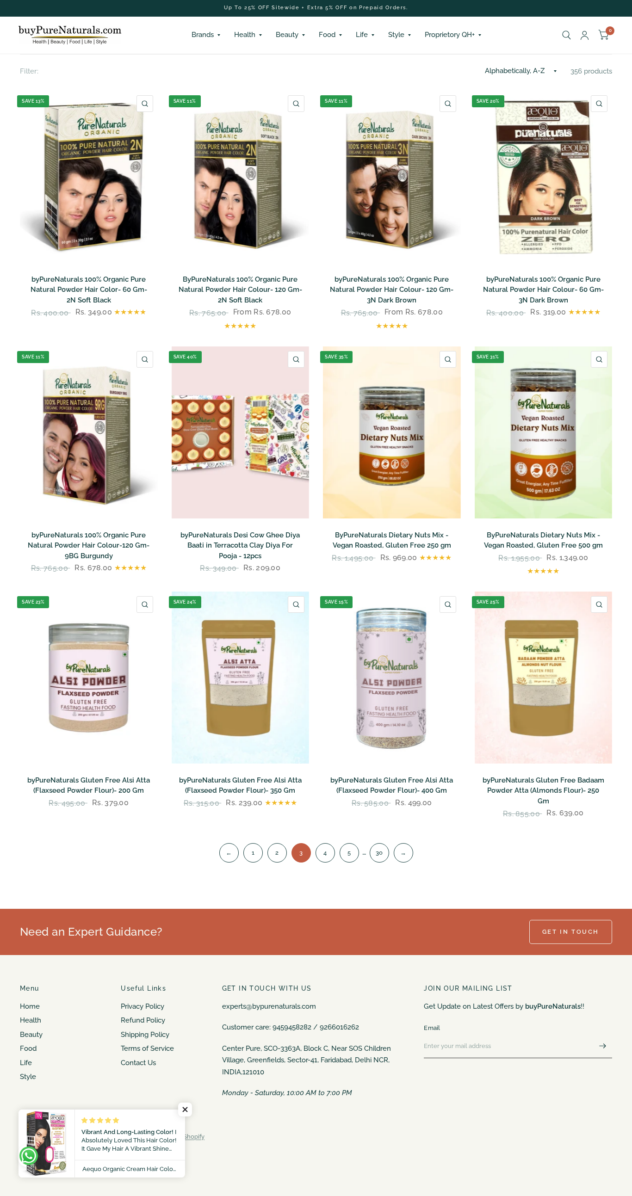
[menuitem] (206, 35)
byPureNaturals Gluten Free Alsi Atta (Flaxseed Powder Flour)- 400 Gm (391, 785)
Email (432, 1027)
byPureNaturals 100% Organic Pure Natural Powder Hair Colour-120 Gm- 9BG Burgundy (88, 545)
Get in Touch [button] (570, 931)
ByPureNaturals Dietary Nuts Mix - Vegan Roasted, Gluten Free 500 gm (543, 540)
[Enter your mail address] (603, 1046)
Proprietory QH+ (450, 35)
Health (244, 35)
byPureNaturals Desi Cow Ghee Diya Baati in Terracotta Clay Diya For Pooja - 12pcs (240, 545)
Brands (203, 35)
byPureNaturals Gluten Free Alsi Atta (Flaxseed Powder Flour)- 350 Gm (240, 785)
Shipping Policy (145, 1034)
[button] (185, 1109)
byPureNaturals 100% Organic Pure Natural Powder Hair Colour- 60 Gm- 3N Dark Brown (543, 289)
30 (379, 852)
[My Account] (585, 35)
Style (396, 35)
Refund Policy (143, 1020)
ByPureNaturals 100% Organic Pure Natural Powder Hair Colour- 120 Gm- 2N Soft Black (240, 289)
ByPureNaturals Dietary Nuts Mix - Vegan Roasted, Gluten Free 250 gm (392, 540)
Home (30, 1006)
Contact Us (138, 1063)
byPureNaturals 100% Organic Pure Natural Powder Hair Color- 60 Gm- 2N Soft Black (89, 289)
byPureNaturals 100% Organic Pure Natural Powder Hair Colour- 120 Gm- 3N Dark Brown (391, 289)
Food (327, 35)
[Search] (567, 35)
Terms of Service (147, 1048)
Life (362, 35)
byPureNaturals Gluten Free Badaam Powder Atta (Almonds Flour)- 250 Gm (543, 790)
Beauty (287, 35)
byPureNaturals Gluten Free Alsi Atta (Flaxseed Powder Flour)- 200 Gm (88, 785)
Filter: (29, 71)
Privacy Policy (142, 1006)
